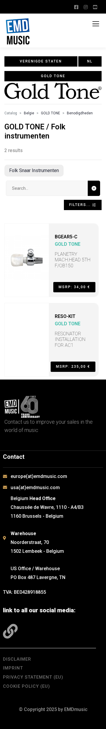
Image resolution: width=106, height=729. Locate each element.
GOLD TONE (50, 113)
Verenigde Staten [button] (41, 61)
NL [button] (89, 61)
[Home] (22, 407)
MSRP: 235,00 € (73, 366)
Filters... (80, 205)
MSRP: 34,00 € (74, 287)
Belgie (29, 113)
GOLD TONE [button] (53, 76)
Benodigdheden (80, 113)
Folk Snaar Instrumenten (34, 170)
